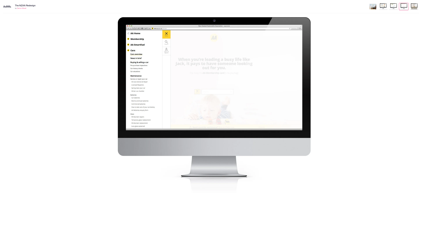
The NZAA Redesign (25, 5)
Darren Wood (21, 8)
